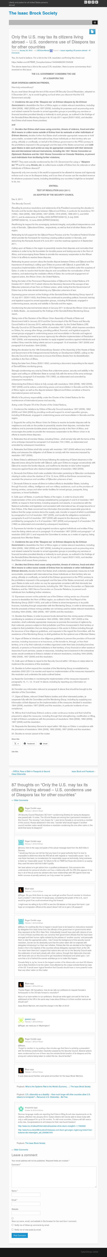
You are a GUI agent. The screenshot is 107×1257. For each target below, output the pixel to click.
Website (15, 1209)
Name (15, 1190)
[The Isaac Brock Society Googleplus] (85, 2)
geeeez (28, 1019)
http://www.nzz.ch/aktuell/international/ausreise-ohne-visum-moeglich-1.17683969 (52, 1126)
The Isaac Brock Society (33, 13)
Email (14, 1200)
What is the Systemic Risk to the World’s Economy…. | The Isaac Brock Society (58, 1086)
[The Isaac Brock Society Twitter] (96, 2)
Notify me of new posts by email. (27, 1229)
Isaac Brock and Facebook (83, 771)
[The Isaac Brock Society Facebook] (89, 2)
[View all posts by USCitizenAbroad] (51, 50)
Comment (16, 1164)
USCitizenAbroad (43, 50)
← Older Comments (20, 800)
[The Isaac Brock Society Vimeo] (92, 2)
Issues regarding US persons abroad (73, 50)
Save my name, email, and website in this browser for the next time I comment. (44, 1221)
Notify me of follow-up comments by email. (31, 1225)
